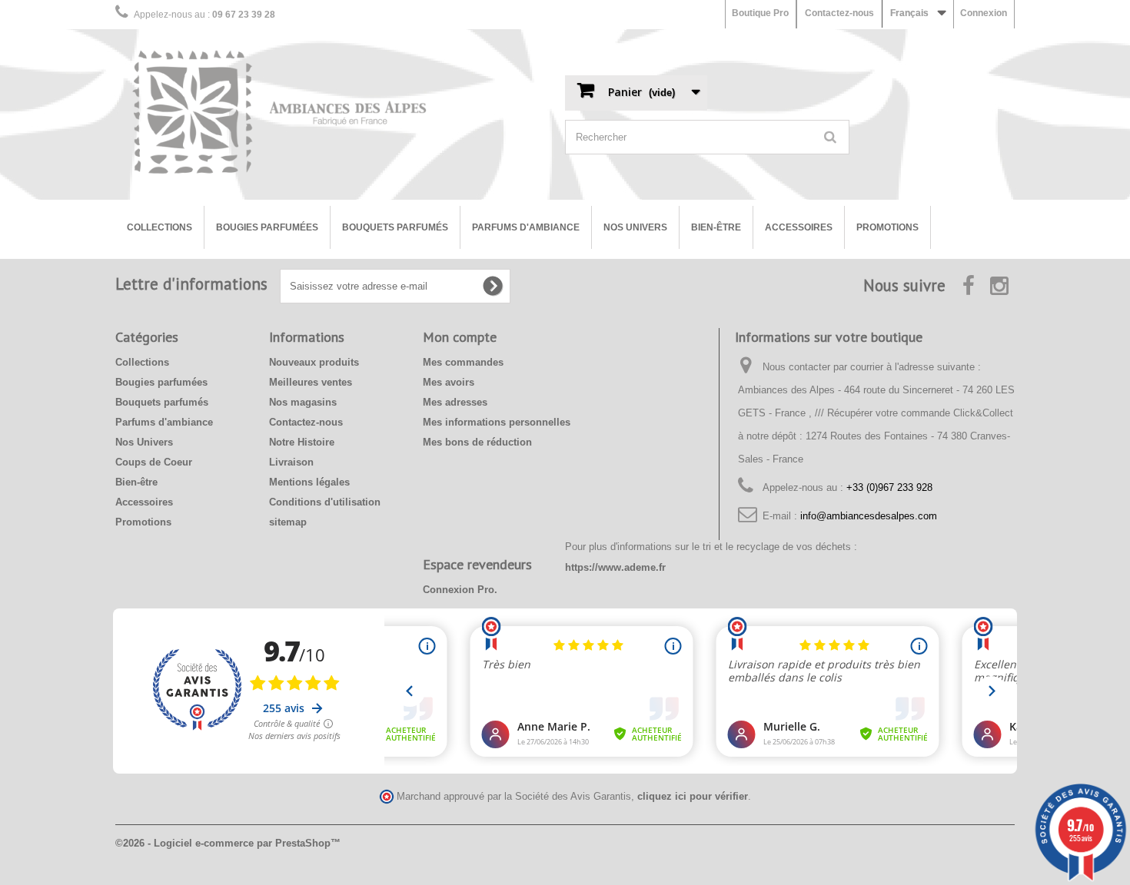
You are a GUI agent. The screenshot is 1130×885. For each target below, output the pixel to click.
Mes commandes (463, 362)
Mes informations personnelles (496, 422)
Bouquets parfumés (395, 227)
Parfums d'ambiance (526, 227)
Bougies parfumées (267, 227)
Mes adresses (455, 402)
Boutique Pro (760, 13)
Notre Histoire (301, 442)
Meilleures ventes (310, 382)
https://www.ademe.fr (615, 567)
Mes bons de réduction (477, 442)
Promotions (887, 227)
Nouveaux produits (314, 362)
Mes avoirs (448, 382)
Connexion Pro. (460, 589)
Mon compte (460, 337)
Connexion (983, 13)
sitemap (288, 522)
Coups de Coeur (153, 462)
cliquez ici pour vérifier (692, 796)
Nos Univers (635, 227)
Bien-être (716, 227)
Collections (159, 227)
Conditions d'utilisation (325, 502)
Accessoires (799, 227)
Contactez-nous (839, 13)
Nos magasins (303, 402)
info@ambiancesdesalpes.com (868, 516)
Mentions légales (309, 482)
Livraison (291, 462)
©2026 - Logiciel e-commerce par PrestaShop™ (228, 843)
